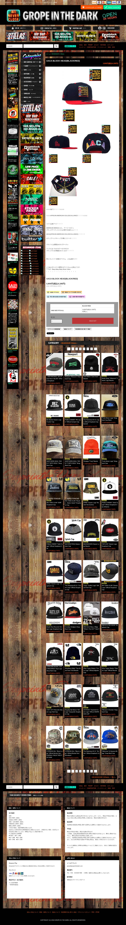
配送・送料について (45, 912)
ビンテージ (82, 47)
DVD (113, 47)
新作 (85, 45)
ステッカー (110, 45)
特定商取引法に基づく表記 (68, 912)
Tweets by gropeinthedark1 (29, 242)
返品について (56, 912)
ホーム (48, 54)
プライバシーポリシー (84, 912)
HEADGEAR (55, 54)
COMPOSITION (91, 47)
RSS (93, 912)
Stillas (81, 45)
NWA (109, 47)
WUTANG (103, 45)
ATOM (97, 912)
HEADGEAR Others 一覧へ (104, 777)
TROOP (90, 45)
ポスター (96, 45)
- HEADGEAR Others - (68, 343)
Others (62, 54)
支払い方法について (32, 912)
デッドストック (101, 47)
